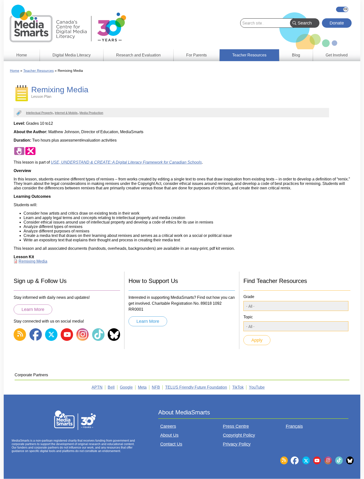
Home (14, 71)
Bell (111, 387)
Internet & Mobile (66, 113)
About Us (169, 435)
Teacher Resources (38, 71)
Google (126, 387)
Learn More (33, 309)
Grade (248, 297)
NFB (156, 387)
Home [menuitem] (21, 55)
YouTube (257, 387)
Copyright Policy (239, 435)
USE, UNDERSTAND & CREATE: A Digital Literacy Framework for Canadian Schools (126, 162)
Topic (248, 317)
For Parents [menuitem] (196, 55)
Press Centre (236, 426)
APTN (97, 387)
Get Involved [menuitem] (337, 55)
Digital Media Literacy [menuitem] (71, 55)
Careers (168, 426)
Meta (142, 387)
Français (342, 9)
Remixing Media (33, 261)
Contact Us (171, 444)
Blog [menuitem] (296, 55)
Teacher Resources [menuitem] (249, 55)
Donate (337, 23)
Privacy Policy (237, 444)
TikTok (238, 387)
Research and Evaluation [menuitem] (138, 55)
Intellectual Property (39, 113)
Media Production (91, 113)
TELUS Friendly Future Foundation (196, 387)
